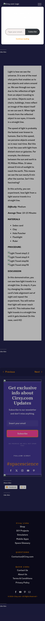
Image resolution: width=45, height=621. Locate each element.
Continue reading (22, 39)
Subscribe (32, 32)
